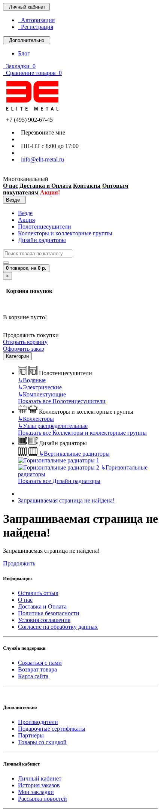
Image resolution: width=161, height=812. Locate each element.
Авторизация (36, 20)
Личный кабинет (39, 778)
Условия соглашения (44, 620)
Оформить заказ (23, 348)
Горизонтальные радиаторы (83, 470)
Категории (17, 356)
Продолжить (19, 563)
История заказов (39, 785)
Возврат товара (37, 669)
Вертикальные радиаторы (74, 453)
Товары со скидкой (42, 742)
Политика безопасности (48, 613)
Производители (38, 722)
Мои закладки (36, 792)
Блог (24, 53)
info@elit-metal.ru (41, 159)
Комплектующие (42, 394)
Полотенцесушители (44, 226)
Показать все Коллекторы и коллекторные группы (82, 432)
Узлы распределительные (53, 426)
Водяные (32, 380)
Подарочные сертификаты (51, 728)
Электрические (40, 387)
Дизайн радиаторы (42, 240)
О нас (25, 600)
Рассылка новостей (42, 799)
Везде (25, 213)
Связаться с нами (40, 662)
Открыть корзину (25, 342)
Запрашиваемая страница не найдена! (66, 500)
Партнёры (31, 735)
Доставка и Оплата (42, 606)
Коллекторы (36, 419)
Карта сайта (33, 676)
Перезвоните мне (41, 132)
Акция (26, 220)
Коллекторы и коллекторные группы (65, 233)
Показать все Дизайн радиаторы (59, 481)
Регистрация (35, 27)
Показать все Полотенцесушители (62, 401)
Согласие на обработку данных (58, 627)
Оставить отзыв (38, 593)
